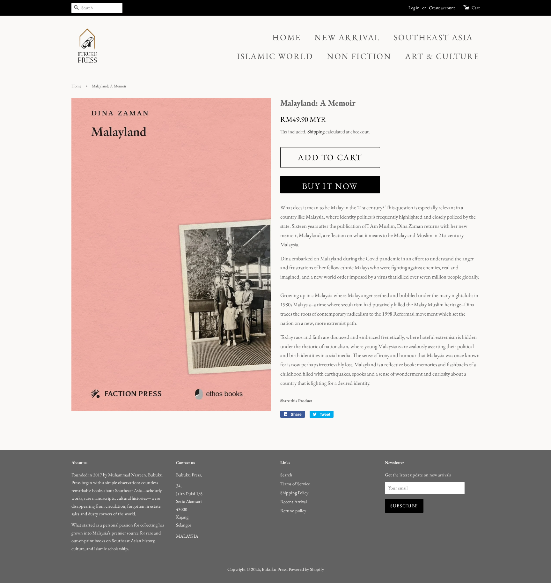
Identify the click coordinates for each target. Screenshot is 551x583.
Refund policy (293, 510)
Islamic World (275, 56)
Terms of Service (295, 484)
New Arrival (347, 37)
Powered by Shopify (306, 569)
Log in (413, 8)
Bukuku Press (274, 569)
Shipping (316, 131)
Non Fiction (359, 56)
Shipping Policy (294, 493)
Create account (442, 8)
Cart (476, 8)
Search (286, 475)
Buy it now (330, 186)
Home (286, 37)
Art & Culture (442, 56)
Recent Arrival (293, 501)
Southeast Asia (433, 37)
